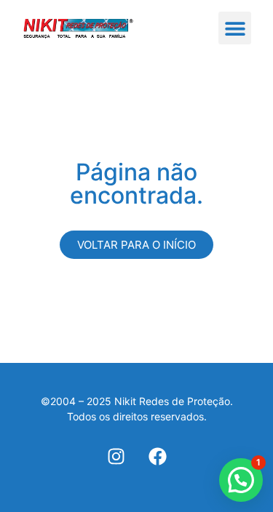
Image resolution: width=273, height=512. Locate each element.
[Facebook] (158, 456)
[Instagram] (116, 456)
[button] (234, 28)
